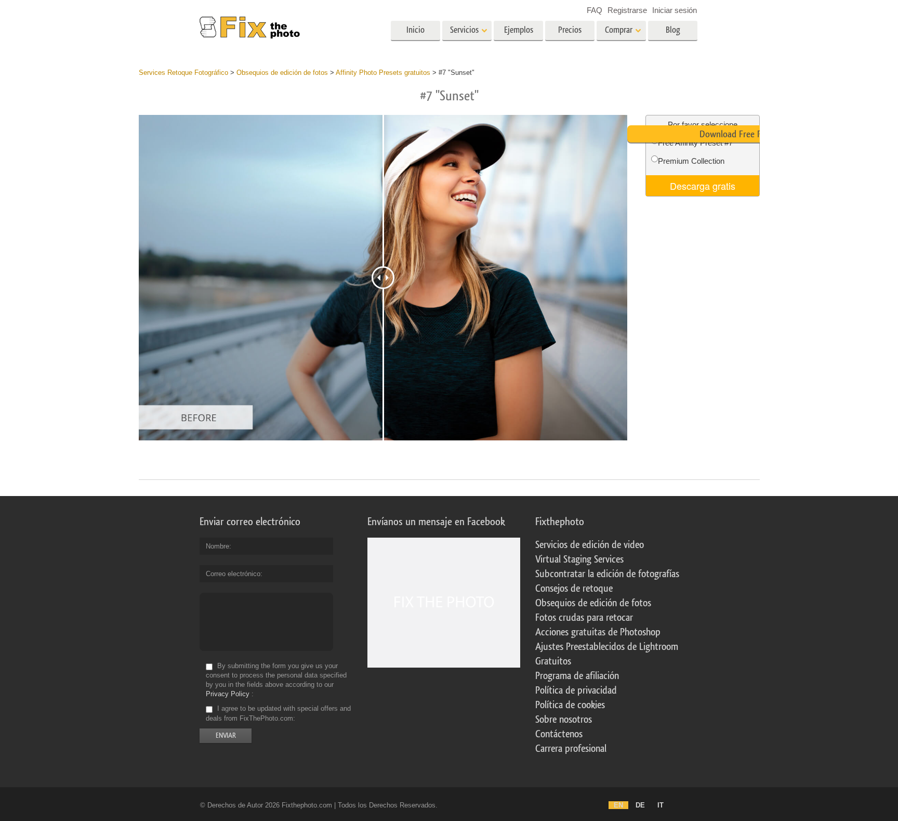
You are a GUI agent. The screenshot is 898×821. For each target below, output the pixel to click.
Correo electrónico (233, 574)
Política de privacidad (576, 690)
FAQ (594, 10)
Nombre (217, 546)
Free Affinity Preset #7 (695, 142)
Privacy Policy (227, 694)
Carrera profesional (570, 749)
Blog (673, 29)
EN (618, 805)
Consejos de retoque (574, 588)
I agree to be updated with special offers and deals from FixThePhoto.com (278, 713)
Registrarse (627, 10)
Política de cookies (570, 705)
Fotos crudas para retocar (584, 618)
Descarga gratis (702, 185)
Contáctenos (559, 734)
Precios (570, 29)
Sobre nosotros (563, 719)
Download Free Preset (739, 134)
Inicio (415, 29)
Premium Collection (691, 161)
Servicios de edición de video (589, 545)
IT (660, 805)
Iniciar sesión (674, 10)
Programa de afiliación (577, 676)
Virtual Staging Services (579, 559)
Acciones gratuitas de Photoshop (598, 632)
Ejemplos (518, 29)
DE (640, 805)
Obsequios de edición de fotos (593, 603)
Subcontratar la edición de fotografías (607, 574)
